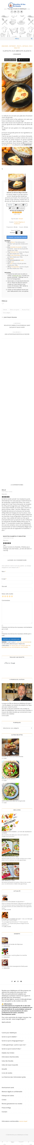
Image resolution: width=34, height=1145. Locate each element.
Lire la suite (5, 715)
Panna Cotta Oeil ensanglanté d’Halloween (15, 966)
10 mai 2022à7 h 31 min (8, 538)
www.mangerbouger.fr (19, 1019)
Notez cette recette (10, 60)
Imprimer (10, 204)
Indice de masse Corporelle (10, 1065)
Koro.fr (10, 145)
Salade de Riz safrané (9, 779)
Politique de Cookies (8, 1095)
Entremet (12, 46)
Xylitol (12, 258)
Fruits (19, 46)
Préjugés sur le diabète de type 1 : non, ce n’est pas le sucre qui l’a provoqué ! (17, 919)
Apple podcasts (6, 1022)
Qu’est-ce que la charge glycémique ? (13, 1041)
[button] (13, 212)
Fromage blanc (15, 266)
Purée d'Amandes (15, 255)
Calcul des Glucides (7, 1061)
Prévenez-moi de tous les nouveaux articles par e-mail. (17, 634)
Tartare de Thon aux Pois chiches (12, 756)
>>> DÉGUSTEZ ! (6, 946)
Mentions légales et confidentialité (12, 1091)
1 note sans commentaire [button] (23, 642)
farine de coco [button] (17, 275)
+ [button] (21, 232)
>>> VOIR (4, 758)
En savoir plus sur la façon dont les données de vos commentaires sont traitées (16, 646)
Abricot (13, 242)
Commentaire (6, 600)
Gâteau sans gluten (14, 309)
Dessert (21, 218)
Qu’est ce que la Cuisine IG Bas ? (11, 1049)
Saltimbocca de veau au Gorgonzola (13, 801)
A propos (4, 1112)
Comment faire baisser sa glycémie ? (13, 901)
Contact (4, 1099)
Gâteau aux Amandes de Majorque (12, 944)
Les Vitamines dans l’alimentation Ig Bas (14, 1077)
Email (18, 204)
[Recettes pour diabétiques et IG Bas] (17, 8)
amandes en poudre (15, 247)
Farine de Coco (14, 252)
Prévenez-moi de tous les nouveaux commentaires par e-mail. (17, 628)
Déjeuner (5, 46)
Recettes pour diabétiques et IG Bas (12, 990)
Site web (4, 586)
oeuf (12, 261)
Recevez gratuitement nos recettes (12, 1103)
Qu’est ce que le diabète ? (9, 1037)
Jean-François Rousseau (10, 317)
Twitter (13, 208)
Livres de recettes (7, 1073)
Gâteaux (25, 46)
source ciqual (23, 1121)
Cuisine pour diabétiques (9, 1033)
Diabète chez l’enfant (8, 1053)
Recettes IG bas (25, 309)
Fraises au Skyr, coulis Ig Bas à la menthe (14, 955)
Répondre (4, 494)
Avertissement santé (8, 1014)
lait (11, 263)
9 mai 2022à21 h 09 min (7, 491)
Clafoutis (5, 309)
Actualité (4, 1069)
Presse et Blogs (6, 1108)
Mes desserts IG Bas (8, 880)
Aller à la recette (24, 60)
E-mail (4, 579)
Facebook (21, 208)
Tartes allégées (6, 312)
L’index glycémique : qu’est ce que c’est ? (14, 1045)
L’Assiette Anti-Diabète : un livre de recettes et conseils (17, 832)
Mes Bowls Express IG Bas (10, 856)
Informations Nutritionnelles (10, 1057)
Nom (4, 571)
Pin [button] (25, 204)
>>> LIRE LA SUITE (6, 909)
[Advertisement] (17, 26)
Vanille (22, 260)
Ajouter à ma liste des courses (18, 237)
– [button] (16, 232)
